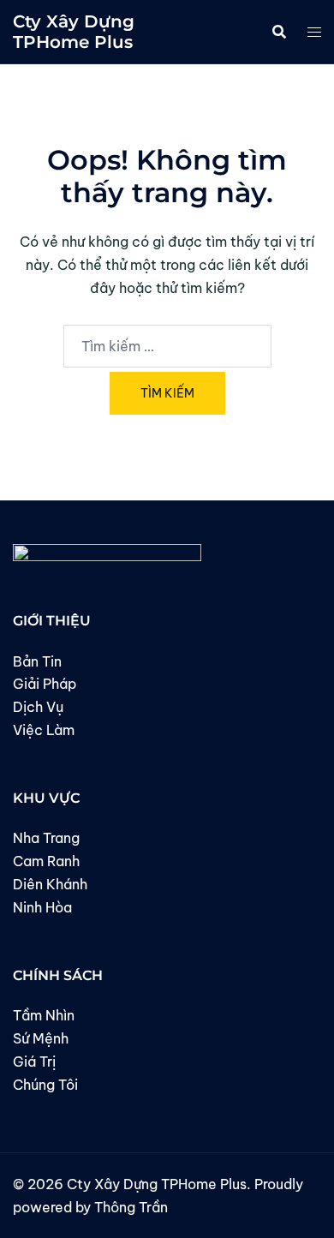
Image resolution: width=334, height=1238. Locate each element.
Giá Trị (34, 1061)
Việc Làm (44, 730)
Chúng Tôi (45, 1084)
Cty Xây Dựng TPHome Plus (73, 31)
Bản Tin (37, 661)
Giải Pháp (44, 683)
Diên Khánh (50, 884)
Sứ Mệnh (41, 1038)
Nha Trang (46, 837)
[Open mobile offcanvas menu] (314, 32)
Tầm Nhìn (44, 1015)
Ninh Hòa (42, 907)
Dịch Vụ (38, 706)
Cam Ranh (46, 861)
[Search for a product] (279, 32)
